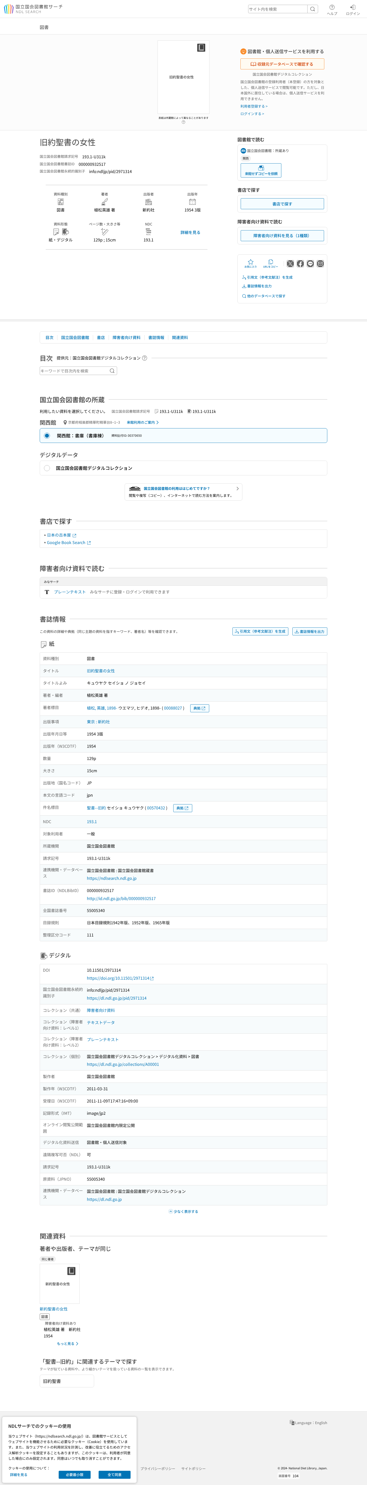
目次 (49, 337)
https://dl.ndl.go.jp (104, 1199)
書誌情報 (156, 337)
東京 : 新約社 (98, 722)
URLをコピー (270, 266)
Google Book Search (66, 542)
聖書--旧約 (96, 808)
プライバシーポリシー (157, 1468)
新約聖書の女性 (54, 1309)
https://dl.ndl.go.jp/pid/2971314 (117, 998)
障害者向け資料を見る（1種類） (282, 235)
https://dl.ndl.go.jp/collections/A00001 (123, 1064)
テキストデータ (101, 1022)
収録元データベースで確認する (285, 64)
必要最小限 (74, 1474)
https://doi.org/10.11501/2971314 (118, 978)
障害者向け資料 (127, 337)
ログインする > (252, 113)
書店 (101, 337)
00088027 (173, 708)
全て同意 (115, 1474)
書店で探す (282, 204)
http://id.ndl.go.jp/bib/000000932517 (121, 898)
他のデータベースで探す (266, 295)
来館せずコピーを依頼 (261, 173)
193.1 (92, 821)
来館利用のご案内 (141, 422)
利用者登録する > (254, 106)
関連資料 (180, 337)
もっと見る (65, 1343)
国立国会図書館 (75, 337)
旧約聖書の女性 (101, 671)
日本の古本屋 (59, 535)
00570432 (156, 808)
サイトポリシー (193, 1468)
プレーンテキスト (70, 592)
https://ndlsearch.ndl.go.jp (112, 878)
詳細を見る (190, 232)
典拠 (196, 708)
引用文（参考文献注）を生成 (270, 277)
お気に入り (250, 266)
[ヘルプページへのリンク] (183, 121)
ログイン (353, 13)
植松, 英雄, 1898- (102, 708)
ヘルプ (332, 13)
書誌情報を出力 (259, 285)
